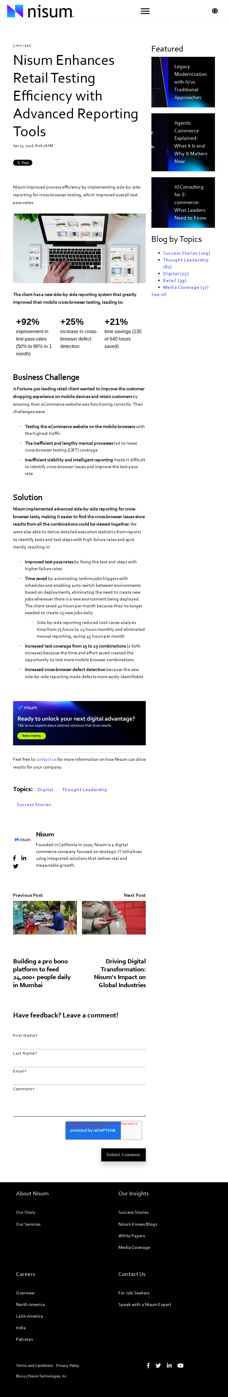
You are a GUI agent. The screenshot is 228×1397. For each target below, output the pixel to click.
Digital (45, 789)
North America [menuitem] (30, 1304)
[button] (145, 11)
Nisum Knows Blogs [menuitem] (137, 1224)
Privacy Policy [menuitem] (67, 1365)
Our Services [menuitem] (28, 1224)
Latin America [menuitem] (29, 1316)
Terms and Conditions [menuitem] (34, 1365)
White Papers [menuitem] (131, 1235)
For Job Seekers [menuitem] (133, 1293)
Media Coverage (186, 287)
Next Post (135, 895)
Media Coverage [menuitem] (134, 1247)
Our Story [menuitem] (25, 1212)
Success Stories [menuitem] (133, 1212)
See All (159, 294)
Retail (174, 280)
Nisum (45, 834)
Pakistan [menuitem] (24, 1339)
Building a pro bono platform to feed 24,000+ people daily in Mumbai (42, 973)
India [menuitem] (21, 1327)
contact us (46, 759)
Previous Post (28, 895)
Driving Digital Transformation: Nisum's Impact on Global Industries (120, 973)
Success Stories (34, 804)
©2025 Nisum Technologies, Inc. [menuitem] (41, 1376)
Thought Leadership (85, 789)
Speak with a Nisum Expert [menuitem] (144, 1304)
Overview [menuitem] (25, 1293)
